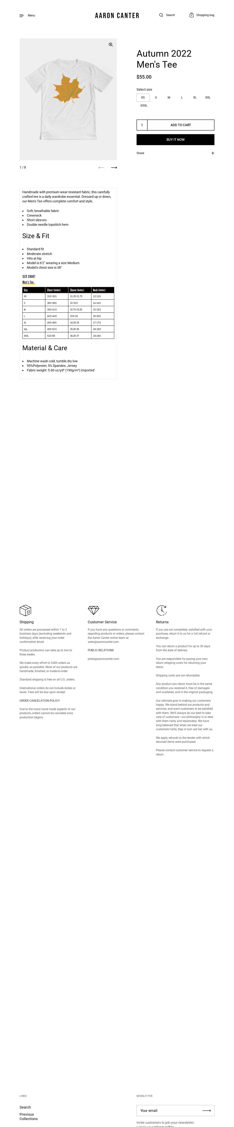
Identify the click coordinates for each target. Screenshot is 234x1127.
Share (140, 153)
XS (143, 97)
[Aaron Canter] (117, 15)
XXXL (144, 105)
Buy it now (176, 139)
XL (195, 97)
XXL (208, 97)
